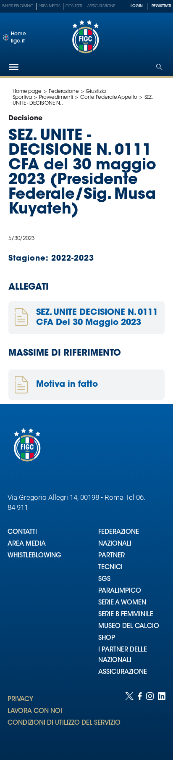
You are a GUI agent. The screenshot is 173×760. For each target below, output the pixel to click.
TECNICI (110, 568)
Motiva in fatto (67, 384)
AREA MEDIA (27, 544)
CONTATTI (22, 532)
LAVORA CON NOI (35, 711)
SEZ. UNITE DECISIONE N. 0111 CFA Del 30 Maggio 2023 (97, 318)
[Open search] (159, 67)
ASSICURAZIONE (122, 672)
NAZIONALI (114, 544)
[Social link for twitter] (129, 717)
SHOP (106, 638)
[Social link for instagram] (150, 717)
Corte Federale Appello (108, 97)
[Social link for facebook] (140, 717)
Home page (27, 91)
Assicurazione (101, 6)
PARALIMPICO (119, 591)
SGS (104, 579)
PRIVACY (20, 700)
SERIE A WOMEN (122, 603)
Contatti (74, 6)
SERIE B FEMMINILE (125, 615)
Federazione (64, 91)
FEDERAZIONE (118, 532)
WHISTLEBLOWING (34, 556)
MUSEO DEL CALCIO (128, 626)
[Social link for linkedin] (161, 717)
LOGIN (137, 6)
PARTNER (111, 556)
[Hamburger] (13, 67)
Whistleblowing (18, 6)
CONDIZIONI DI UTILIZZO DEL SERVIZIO (64, 723)
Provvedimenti (56, 97)
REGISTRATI (161, 6)
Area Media (49, 6)
